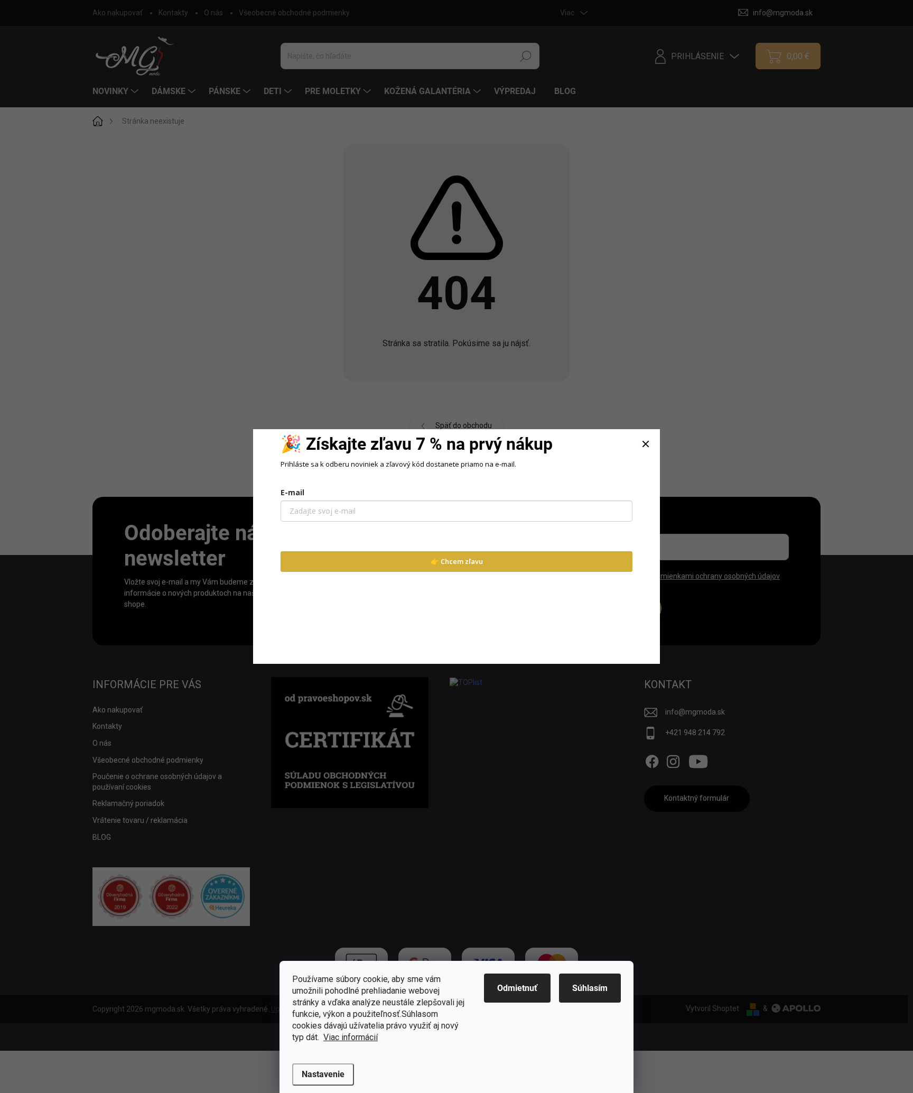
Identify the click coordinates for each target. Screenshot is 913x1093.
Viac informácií (350, 1037)
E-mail (292, 492)
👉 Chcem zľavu (457, 561)
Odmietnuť (517, 988)
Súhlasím (590, 988)
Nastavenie (323, 1074)
